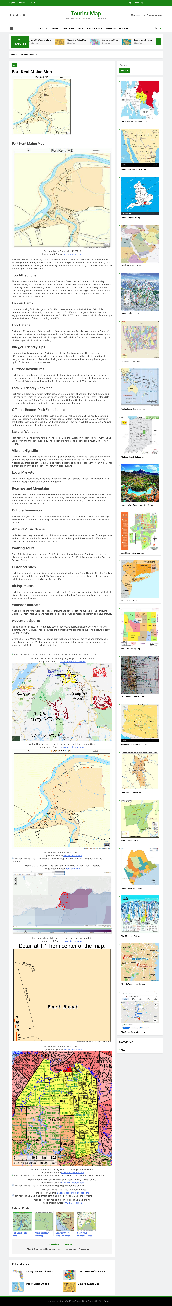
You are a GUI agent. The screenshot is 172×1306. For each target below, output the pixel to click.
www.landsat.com (73, 254)
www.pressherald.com (72, 1182)
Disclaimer (68, 28)
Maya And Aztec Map (88, 1284)
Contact (55, 28)
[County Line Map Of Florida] (107, 43)
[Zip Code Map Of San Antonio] (147, 44)
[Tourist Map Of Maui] (72, 42)
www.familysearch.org (72, 1172)
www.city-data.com (73, 941)
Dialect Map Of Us (56, 40)
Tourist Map (86, 13)
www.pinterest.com (72, 1203)
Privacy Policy (94, 28)
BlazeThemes (104, 1301)
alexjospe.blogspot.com (73, 747)
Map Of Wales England (37, 1284)
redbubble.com (72, 868)
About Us (42, 28)
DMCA (80, 28)
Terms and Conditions (117, 28)
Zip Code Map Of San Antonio (92, 1271)
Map (14, 65)
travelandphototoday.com (73, 661)
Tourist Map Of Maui (89, 40)
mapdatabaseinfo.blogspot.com (73, 1193)
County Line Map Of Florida (135, 3)
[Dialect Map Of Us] (41, 43)
